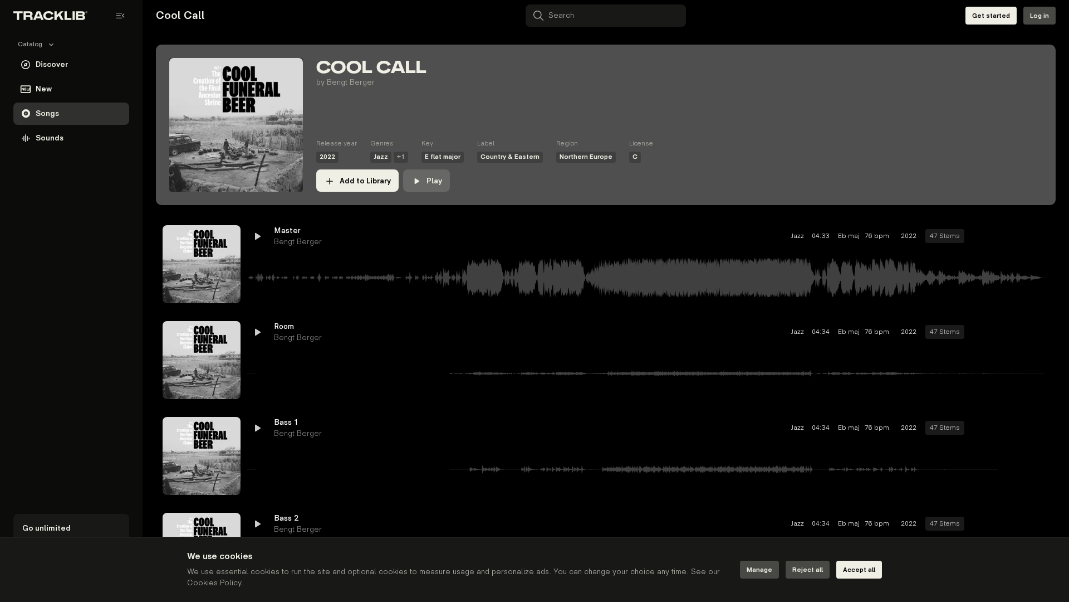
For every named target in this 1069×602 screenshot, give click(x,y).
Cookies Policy (214, 583)
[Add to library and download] (1020, 236)
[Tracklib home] (50, 15)
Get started (991, 16)
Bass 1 (286, 422)
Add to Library (365, 181)
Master (287, 230)
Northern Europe (586, 157)
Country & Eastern (510, 157)
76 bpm (877, 236)
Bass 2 (286, 518)
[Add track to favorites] (1000, 236)
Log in (1039, 16)
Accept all (859, 570)
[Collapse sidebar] (120, 16)
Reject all (807, 570)
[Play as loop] (980, 236)
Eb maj (847, 236)
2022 (327, 157)
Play (434, 181)
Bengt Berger (351, 82)
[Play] (202, 264)
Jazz (381, 157)
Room (284, 326)
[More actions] (1040, 236)
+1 (401, 157)
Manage (759, 570)
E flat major (442, 157)
